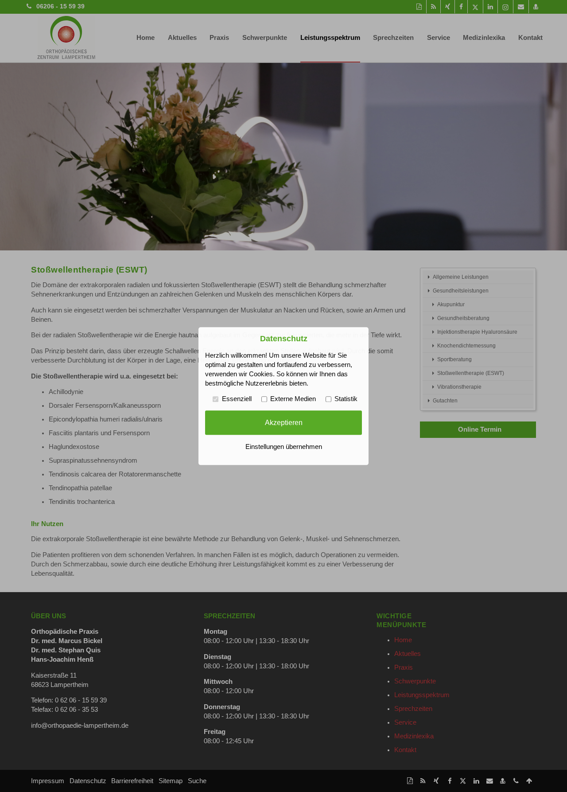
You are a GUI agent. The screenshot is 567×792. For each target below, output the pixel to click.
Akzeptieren (284, 422)
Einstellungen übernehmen (283, 446)
